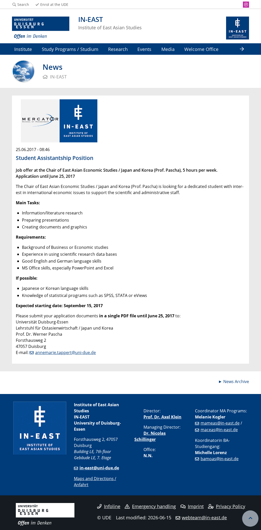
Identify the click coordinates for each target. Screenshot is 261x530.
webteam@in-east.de (204, 517)
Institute (23, 49)
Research (118, 49)
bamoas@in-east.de (220, 458)
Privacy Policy (230, 506)
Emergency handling (154, 506)
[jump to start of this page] (250, 518)
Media (168, 49)
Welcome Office (201, 49)
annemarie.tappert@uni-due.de (65, 352)
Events (144, 49)
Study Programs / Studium (70, 49)
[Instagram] (246, 5)
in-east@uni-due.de (99, 468)
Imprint (196, 506)
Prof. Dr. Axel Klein (162, 417)
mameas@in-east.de (220, 423)
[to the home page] (40, 28)
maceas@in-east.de (219, 429)
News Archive (236, 381)
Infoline (112, 506)
